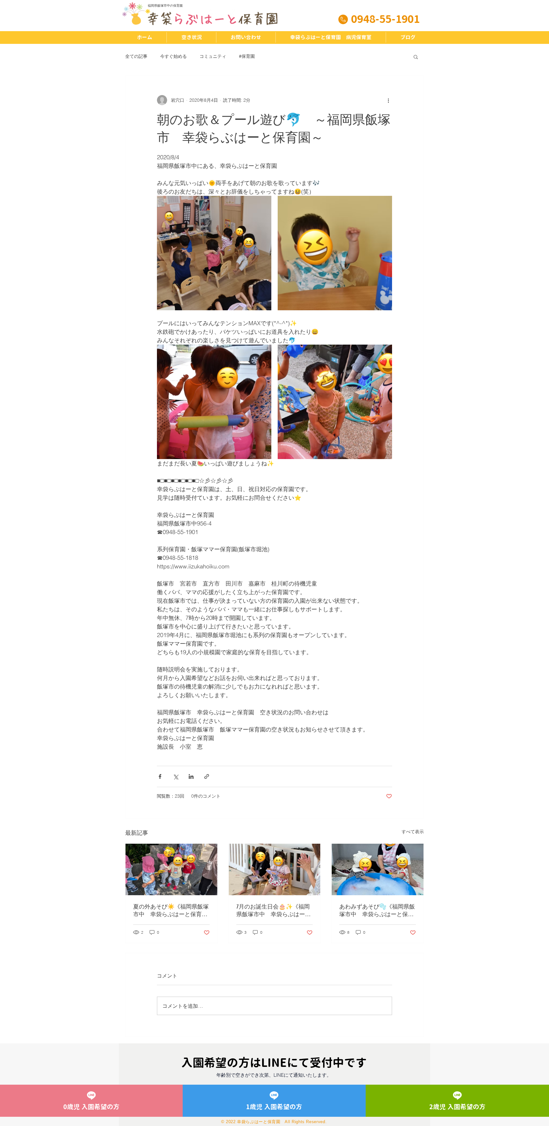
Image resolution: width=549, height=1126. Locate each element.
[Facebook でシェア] (160, 776)
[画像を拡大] (214, 253)
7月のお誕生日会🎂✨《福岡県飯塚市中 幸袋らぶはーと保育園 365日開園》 (273, 910)
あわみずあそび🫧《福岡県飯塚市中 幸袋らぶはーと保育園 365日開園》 (377, 910)
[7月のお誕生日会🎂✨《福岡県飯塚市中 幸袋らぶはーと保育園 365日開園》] (275, 869)
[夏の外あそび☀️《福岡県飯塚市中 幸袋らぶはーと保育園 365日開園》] (171, 869)
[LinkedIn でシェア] (191, 776)
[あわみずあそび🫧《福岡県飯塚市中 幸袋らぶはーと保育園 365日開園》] (378, 869)
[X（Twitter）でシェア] (176, 776)
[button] (416, 56)
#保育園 (247, 56)
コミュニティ (213, 56)
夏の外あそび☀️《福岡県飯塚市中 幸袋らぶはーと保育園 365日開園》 (171, 910)
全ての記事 (136, 56)
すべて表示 (413, 831)
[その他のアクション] (388, 100)
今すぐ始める (173, 56)
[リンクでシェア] (207, 776)
